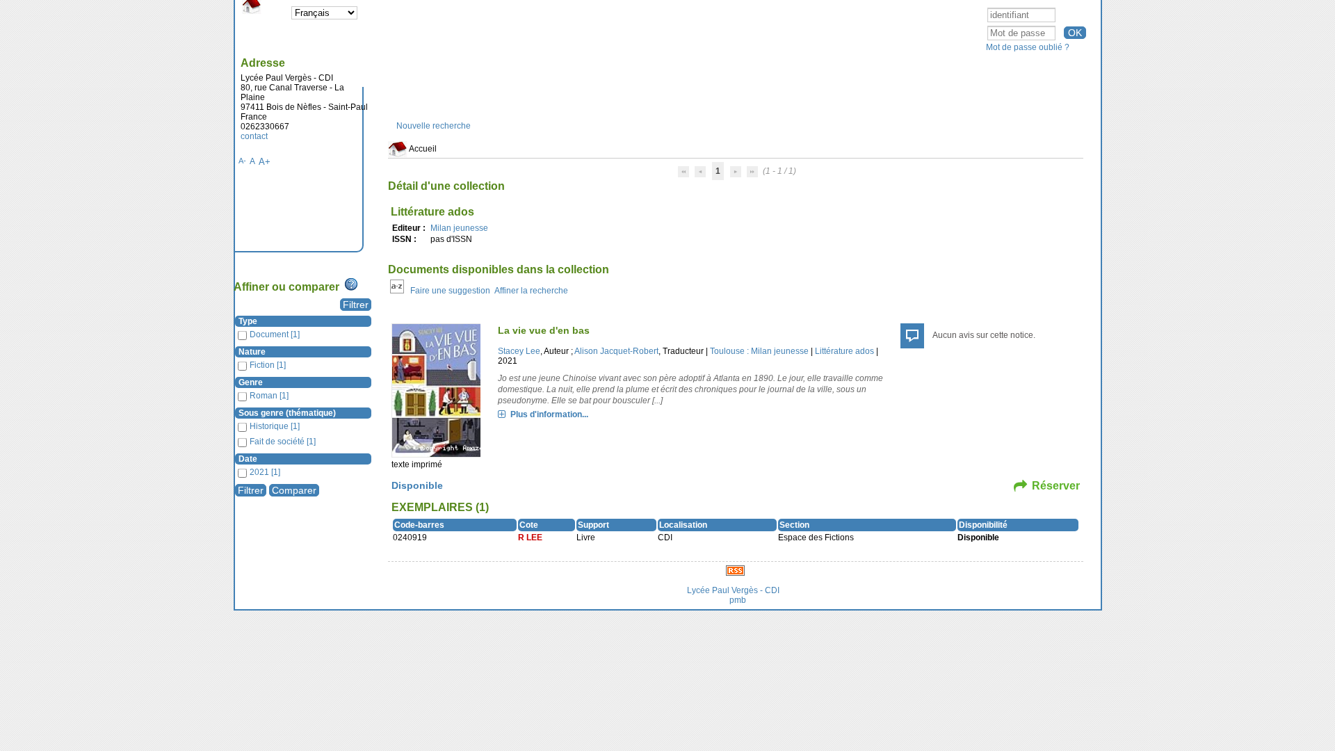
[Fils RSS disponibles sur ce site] (735, 570)
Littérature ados (844, 351)
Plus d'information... (549, 414)
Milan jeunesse (459, 228)
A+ (264, 161)
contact (254, 136)
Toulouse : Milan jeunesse (759, 351)
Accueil (422, 149)
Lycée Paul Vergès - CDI (733, 590)
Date (247, 459)
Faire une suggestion (450, 291)
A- (242, 160)
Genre (250, 382)
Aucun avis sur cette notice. (983, 335)
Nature (252, 352)
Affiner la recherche (531, 291)
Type (247, 321)
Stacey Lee (519, 351)
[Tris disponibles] (397, 291)
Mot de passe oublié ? (1027, 47)
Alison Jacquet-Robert (616, 351)
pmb (737, 600)
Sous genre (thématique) (287, 413)
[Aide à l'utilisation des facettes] (351, 284)
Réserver (1056, 486)
